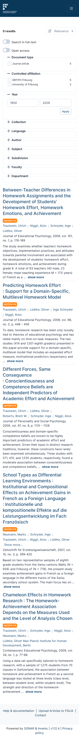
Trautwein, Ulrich (14, 225)
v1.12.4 (55, 728)
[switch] (6, 41)
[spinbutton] (23, 103)
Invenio (43, 728)
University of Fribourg (25, 84)
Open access (20, 50)
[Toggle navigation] (71, 8)
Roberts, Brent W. (15, 416)
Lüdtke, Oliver (12, 231)
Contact (40, 715)
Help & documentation (18, 711)
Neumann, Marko (14, 534)
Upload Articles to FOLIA (56, 711)
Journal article (20, 63)
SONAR (29, 728)
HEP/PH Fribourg (22, 79)
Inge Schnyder (63, 309)
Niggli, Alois (38, 225)
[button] (20, 57)
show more (36, 277)
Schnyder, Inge (60, 225)
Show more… (13, 545)
